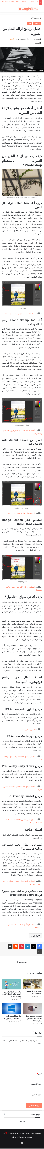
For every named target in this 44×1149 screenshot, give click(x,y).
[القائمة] (41, 9)
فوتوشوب (35, 935)
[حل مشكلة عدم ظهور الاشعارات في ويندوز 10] (11, 1008)
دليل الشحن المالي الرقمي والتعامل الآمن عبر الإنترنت (20, 1)
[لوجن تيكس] (28, 9)
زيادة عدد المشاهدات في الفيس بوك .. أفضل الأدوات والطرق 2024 (11, 994)
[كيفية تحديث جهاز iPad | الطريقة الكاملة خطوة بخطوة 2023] (32, 1008)
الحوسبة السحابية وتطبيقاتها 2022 (21, 513)
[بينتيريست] (21, 946)
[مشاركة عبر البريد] (10, 946)
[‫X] (33, 946)
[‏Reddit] (15, 946)
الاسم (39, 1074)
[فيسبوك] (39, 946)
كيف (31, 18)
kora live (22, 1121)
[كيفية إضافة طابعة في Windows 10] (32, 984)
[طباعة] (39, 951)
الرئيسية (37, 18)
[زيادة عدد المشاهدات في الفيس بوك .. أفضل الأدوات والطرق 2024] (11, 984)
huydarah (36, 39)
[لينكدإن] (27, 946)
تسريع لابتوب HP (28, 729)
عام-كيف (37, 23)
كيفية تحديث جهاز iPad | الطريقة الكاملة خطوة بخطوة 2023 (33, 1018)
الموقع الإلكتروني (36, 1094)
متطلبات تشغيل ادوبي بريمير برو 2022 (20, 313)
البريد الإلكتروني (36, 1084)
